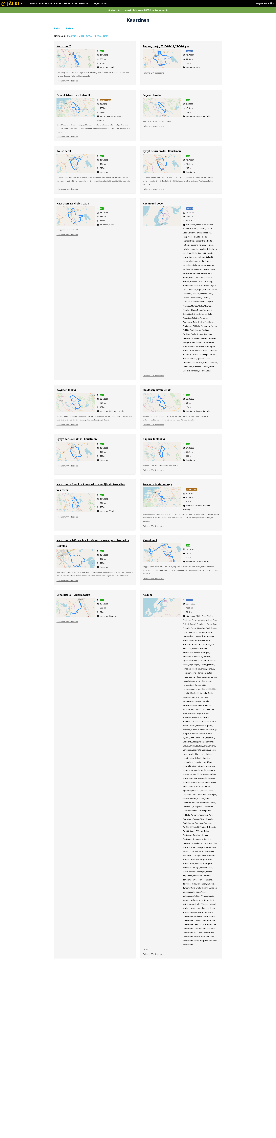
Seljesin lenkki (152, 95)
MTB (81, 35)
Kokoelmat (45, 3)
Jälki (12, 3)
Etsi (74, 3)
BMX (105, 35)
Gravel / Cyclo (93, 35)
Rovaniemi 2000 (153, 203)
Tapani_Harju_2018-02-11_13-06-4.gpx (166, 46)
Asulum (147, 595)
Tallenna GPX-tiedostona (67, 80)
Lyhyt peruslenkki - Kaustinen (162, 151)
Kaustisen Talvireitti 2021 (72, 203)
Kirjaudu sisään (265, 3)
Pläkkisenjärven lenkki (157, 390)
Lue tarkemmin (159, 10)
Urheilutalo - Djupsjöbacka (73, 595)
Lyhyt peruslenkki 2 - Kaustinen (76, 439)
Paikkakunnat (62, 3)
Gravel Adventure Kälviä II (73, 95)
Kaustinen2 (63, 46)
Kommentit (85, 3)
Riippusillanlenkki (154, 439)
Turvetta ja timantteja (157, 484)
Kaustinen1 (150, 540)
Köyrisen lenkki (66, 390)
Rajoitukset (101, 3)
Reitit (24, 3)
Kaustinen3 (63, 151)
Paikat (33, 3)
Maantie (71, 35)
